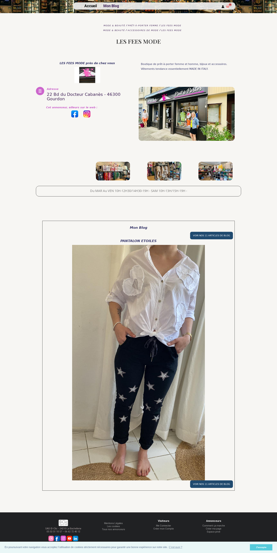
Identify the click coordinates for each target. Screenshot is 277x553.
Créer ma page (213, 528)
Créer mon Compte (163, 528)
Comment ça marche (213, 525)
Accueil (90, 6)
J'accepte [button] (261, 547)
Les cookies (113, 526)
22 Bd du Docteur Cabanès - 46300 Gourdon (84, 96)
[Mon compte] (223, 7)
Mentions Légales (113, 523)
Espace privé (213, 531)
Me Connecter (163, 525)
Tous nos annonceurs (113, 529)
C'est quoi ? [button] (175, 547)
